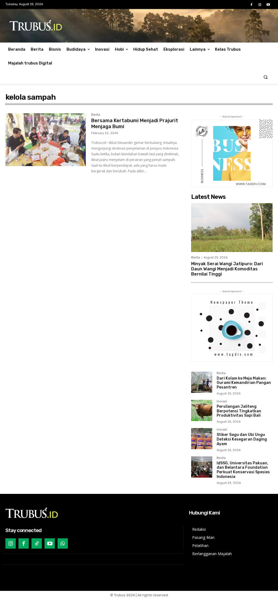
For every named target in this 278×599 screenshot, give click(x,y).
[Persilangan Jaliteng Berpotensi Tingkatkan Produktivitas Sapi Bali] (201, 410)
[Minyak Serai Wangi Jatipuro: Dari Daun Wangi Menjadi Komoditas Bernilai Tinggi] (232, 227)
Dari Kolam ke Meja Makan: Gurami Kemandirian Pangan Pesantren (244, 383)
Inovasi (222, 401)
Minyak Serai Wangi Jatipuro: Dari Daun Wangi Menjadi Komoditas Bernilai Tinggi (227, 269)
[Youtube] (268, 5)
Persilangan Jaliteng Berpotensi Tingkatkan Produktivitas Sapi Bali (239, 411)
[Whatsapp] (63, 543)
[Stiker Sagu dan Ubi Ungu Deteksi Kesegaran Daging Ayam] (201, 438)
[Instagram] (260, 5)
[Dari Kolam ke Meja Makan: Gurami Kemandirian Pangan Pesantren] (201, 382)
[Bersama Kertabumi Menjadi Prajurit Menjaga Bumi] (45, 139)
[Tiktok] (36, 543)
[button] (266, 77)
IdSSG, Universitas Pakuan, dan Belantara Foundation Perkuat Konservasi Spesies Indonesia (243, 470)
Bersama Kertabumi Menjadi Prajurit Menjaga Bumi (134, 123)
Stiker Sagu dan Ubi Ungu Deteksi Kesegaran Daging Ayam (242, 439)
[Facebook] (251, 5)
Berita (95, 114)
